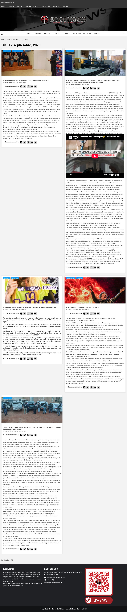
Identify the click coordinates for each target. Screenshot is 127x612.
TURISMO (65, 6)
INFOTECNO (46, 6)
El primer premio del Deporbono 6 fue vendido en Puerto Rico (26, 80)
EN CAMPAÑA (70, 278)
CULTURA (6, 278)
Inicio (3, 6)
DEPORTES (7, 51)
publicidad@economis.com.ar (55, 580)
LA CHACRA (27, 6)
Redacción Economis (11, 309)
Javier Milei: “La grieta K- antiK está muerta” (82, 307)
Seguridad (7, 398)
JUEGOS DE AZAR (17, 51)
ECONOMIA (10, 6)
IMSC (85, 609)
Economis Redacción (11, 82)
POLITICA (19, 6)
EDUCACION (56, 6)
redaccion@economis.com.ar (55, 577)
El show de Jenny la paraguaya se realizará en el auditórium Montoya (30, 307)
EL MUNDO (36, 6)
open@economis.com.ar (54, 582)
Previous (4, 560)
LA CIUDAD (15, 278)
